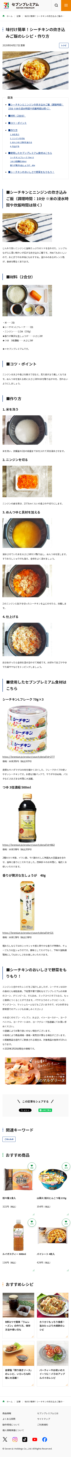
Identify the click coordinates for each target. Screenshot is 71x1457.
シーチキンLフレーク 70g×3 (22, 157)
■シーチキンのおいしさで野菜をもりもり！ (31, 172)
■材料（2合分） (17, 115)
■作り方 (13, 130)
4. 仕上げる (14, 146)
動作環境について (11, 1424)
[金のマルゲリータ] (35, 1082)
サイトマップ (43, 1418)
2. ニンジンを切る (17, 138)
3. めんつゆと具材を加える (21, 142)
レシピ (64, 45)
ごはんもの (9, 1139)
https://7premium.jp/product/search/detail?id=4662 (28, 844)
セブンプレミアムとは (47, 1413)
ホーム (9, 16)
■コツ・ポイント (17, 123)
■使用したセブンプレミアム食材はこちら (30, 153)
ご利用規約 (42, 1424)
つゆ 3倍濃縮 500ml (18, 161)
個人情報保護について (13, 1430)
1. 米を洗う (14, 134)
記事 (19, 16)
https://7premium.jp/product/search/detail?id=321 (27, 932)
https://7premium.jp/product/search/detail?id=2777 (28, 756)
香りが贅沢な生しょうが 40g (22, 165)
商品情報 (6, 1413)
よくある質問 (8, 1418)
